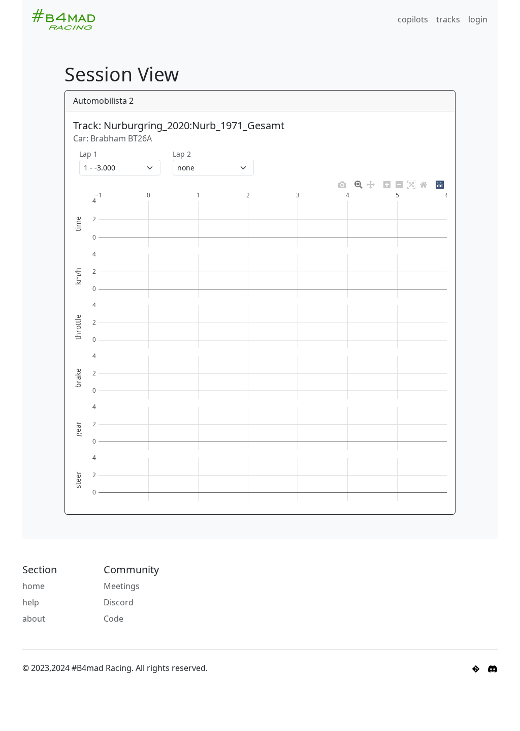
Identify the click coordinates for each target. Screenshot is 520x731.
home (33, 586)
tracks (448, 19)
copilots (413, 19)
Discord (119, 602)
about (33, 618)
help (30, 602)
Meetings (122, 586)
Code (113, 618)
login (478, 19)
